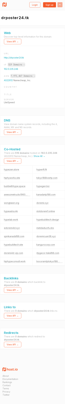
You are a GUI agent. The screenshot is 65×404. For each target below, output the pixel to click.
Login (35, 4)
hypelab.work (11, 219)
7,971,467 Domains (23, 76)
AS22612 (8, 80)
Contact (7, 385)
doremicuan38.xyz (46, 236)
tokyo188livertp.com (46, 177)
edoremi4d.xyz (12, 228)
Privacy (6, 391)
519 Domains (16, 64)
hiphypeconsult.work (15, 261)
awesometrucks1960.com (17, 194)
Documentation (10, 379)
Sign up (49, 4)
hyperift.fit (41, 169)
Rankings (7, 382)
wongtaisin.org (11, 203)
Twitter (6, 394)
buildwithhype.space (14, 186)
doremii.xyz (42, 203)
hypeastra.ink (11, 211)
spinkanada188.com (14, 236)
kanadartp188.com (46, 194)
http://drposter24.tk (14, 57)
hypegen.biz (43, 186)
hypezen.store (11, 169)
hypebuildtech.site (13, 244)
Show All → (39, 156)
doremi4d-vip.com (13, 253)
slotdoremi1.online (45, 211)
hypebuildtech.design (47, 219)
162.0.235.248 (11, 69)
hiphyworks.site (12, 177)
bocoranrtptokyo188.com (49, 261)
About (6, 376)
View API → (13, 41)
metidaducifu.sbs (45, 228)
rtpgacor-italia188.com (47, 253)
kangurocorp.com (45, 244)
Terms (6, 388)
